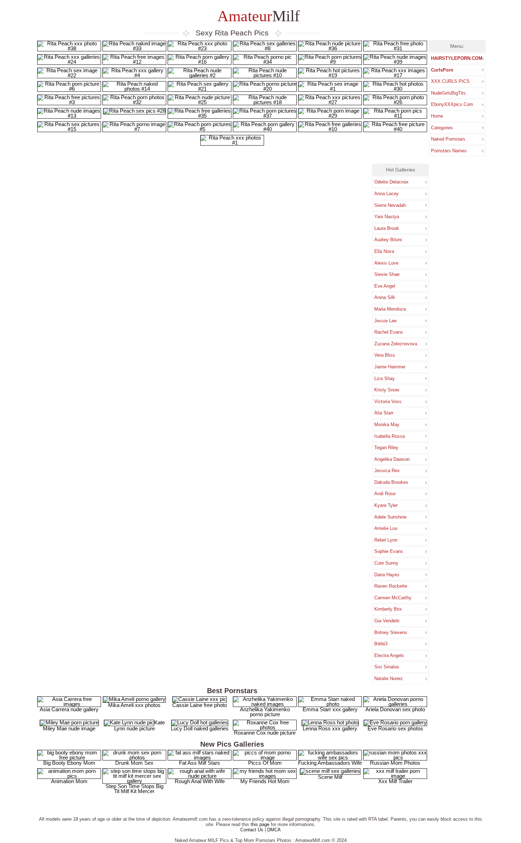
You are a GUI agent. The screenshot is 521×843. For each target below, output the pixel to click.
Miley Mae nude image (69, 728)
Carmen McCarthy (392, 597)
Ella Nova (384, 251)
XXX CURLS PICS (450, 81)
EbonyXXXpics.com (452, 104)
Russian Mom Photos (395, 763)
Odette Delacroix (391, 182)
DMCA (274, 829)
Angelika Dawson (392, 459)
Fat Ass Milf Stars (199, 763)
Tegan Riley (386, 447)
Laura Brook (386, 228)
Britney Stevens (390, 632)
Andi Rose (385, 493)
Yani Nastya (386, 216)
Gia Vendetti (386, 620)
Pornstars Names (449, 150)
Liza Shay (384, 378)
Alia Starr (383, 412)
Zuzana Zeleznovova (395, 343)
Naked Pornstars (448, 139)
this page (260, 824)
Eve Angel (384, 286)
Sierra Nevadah (390, 205)
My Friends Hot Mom (265, 781)
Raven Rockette (390, 586)
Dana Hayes (386, 574)
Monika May (386, 424)
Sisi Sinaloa (386, 666)
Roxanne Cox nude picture (265, 733)
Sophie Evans (388, 551)
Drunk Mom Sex (134, 763)
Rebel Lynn (385, 540)
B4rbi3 (380, 643)
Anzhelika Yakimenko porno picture (265, 711)
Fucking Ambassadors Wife (330, 763)
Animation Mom (69, 781)
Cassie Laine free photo (199, 705)
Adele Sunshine (390, 517)
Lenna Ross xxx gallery (330, 728)
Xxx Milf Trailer (395, 781)
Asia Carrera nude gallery (69, 709)
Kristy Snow (386, 389)
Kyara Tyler (386, 505)
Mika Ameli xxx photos (134, 705)
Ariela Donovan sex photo (395, 709)
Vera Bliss (384, 355)
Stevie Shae (386, 274)
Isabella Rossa (389, 436)
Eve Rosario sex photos (395, 728)
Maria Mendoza (390, 309)
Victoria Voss (388, 401)
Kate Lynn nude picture (139, 725)
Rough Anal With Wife (200, 781)
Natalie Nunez (388, 678)
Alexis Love (386, 263)
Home (437, 116)
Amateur (257, 16)
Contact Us (251, 829)
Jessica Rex (387, 470)
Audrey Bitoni (388, 239)
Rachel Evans (388, 332)
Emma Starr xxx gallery (330, 709)
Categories (442, 127)
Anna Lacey (386, 193)
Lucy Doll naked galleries (200, 728)
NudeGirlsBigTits (448, 93)
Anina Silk (384, 297)
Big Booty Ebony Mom (69, 763)
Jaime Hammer (389, 366)
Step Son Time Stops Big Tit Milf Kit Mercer (134, 788)
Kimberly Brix (388, 609)
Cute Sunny (386, 563)
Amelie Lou (385, 528)
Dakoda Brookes (391, 482)
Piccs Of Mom (265, 763)
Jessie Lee (385, 320)
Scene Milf (330, 777)
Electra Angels (389, 655)
